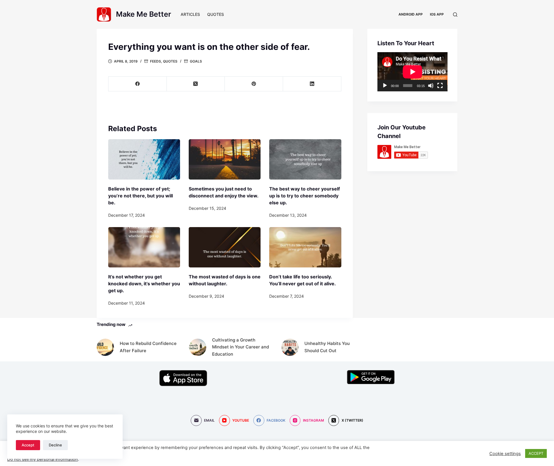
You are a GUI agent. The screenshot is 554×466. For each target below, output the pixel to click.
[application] (412, 71)
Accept (28, 445)
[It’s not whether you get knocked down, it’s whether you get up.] (144, 247)
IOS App (437, 14)
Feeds (155, 61)
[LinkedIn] (312, 84)
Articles (190, 14)
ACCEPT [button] (536, 453)
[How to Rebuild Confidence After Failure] (105, 347)
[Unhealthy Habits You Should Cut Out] (290, 347)
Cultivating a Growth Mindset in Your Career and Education (240, 347)
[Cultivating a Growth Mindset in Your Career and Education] (197, 347)
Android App (410, 14)
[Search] (455, 14)
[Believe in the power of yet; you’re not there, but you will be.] (144, 159)
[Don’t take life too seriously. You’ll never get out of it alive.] (305, 247)
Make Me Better (143, 14)
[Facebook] (137, 84)
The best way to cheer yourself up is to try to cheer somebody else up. (304, 195)
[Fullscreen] (440, 85)
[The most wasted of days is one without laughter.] (225, 247)
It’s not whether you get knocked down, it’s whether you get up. (144, 283)
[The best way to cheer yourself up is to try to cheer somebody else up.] (305, 159)
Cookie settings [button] (505, 453)
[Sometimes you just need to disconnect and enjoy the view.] (225, 159)
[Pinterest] (254, 84)
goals (196, 61)
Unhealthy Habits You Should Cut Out (327, 347)
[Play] (385, 85)
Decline (55, 445)
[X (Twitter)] (196, 84)
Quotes (215, 14)
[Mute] (431, 85)
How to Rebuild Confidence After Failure (148, 347)
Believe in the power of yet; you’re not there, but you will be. (140, 195)
